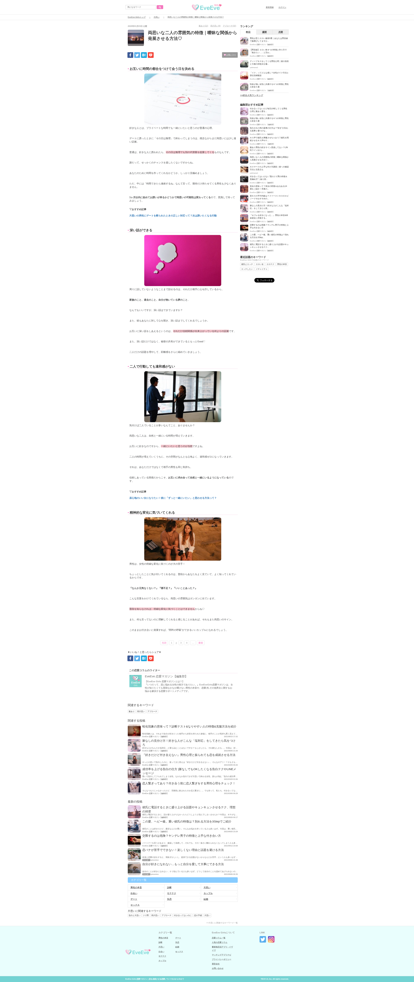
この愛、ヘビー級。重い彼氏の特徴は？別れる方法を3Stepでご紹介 (186, 821)
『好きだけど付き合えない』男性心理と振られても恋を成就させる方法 (188, 755)
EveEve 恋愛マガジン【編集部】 (166, 676)
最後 (200, 642)
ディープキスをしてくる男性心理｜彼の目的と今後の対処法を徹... (269, 62)
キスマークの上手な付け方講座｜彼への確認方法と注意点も (269, 168)
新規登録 (270, 7)
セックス (135, 905)
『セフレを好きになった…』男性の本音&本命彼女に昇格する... (269, 216)
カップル (208, 893)
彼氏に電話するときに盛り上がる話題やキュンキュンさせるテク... (269, 245)
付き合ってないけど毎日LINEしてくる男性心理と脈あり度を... (268, 109)
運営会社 (216, 964)
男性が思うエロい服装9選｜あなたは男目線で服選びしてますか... (269, 39)
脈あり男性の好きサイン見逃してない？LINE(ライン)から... (269, 148)
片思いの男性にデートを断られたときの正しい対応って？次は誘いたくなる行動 (173, 215)
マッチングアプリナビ (221, 955)
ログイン (282, 7)
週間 (264, 32)
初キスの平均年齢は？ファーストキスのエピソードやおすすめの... (269, 197)
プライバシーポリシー (221, 959)
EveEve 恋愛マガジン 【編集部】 (262, 90)
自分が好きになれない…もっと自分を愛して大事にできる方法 (183, 864)
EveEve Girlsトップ (137, 17)
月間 (280, 32)
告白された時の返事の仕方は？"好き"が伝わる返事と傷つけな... (269, 129)
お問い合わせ (217, 968)
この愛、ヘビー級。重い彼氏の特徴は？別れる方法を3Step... (269, 236)
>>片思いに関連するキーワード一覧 (222, 923)
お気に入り (231, 55)
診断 (169, 887)
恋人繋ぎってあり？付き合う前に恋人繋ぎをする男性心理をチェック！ (188, 783)
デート (134, 899)
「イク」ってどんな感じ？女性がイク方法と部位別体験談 (269, 74)
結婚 (206, 899)
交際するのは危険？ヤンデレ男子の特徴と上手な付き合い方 (181, 835)
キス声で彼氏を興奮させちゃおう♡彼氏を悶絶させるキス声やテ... (269, 139)
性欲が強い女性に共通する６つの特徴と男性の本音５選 (269, 85)
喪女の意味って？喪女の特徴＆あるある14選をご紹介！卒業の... (268, 187)
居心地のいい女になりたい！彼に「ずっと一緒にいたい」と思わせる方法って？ (173, 497)
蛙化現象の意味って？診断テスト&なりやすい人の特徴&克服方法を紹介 (189, 726)
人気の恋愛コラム (219, 942)
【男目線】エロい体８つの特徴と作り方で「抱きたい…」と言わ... (268, 51)
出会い (134, 893)
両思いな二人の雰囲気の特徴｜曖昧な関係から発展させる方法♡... (269, 158)
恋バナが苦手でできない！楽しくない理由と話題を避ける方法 (183, 850)
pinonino (155, 860)
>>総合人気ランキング (251, 95)
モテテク (171, 893)
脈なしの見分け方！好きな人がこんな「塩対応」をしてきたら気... (269, 206)
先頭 (164, 642)
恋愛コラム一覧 (218, 938)
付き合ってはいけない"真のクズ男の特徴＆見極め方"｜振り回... (268, 177)
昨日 (248, 32)
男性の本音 (136, 887)
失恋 (169, 899)
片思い (156, 17)
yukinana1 (254, 67)
